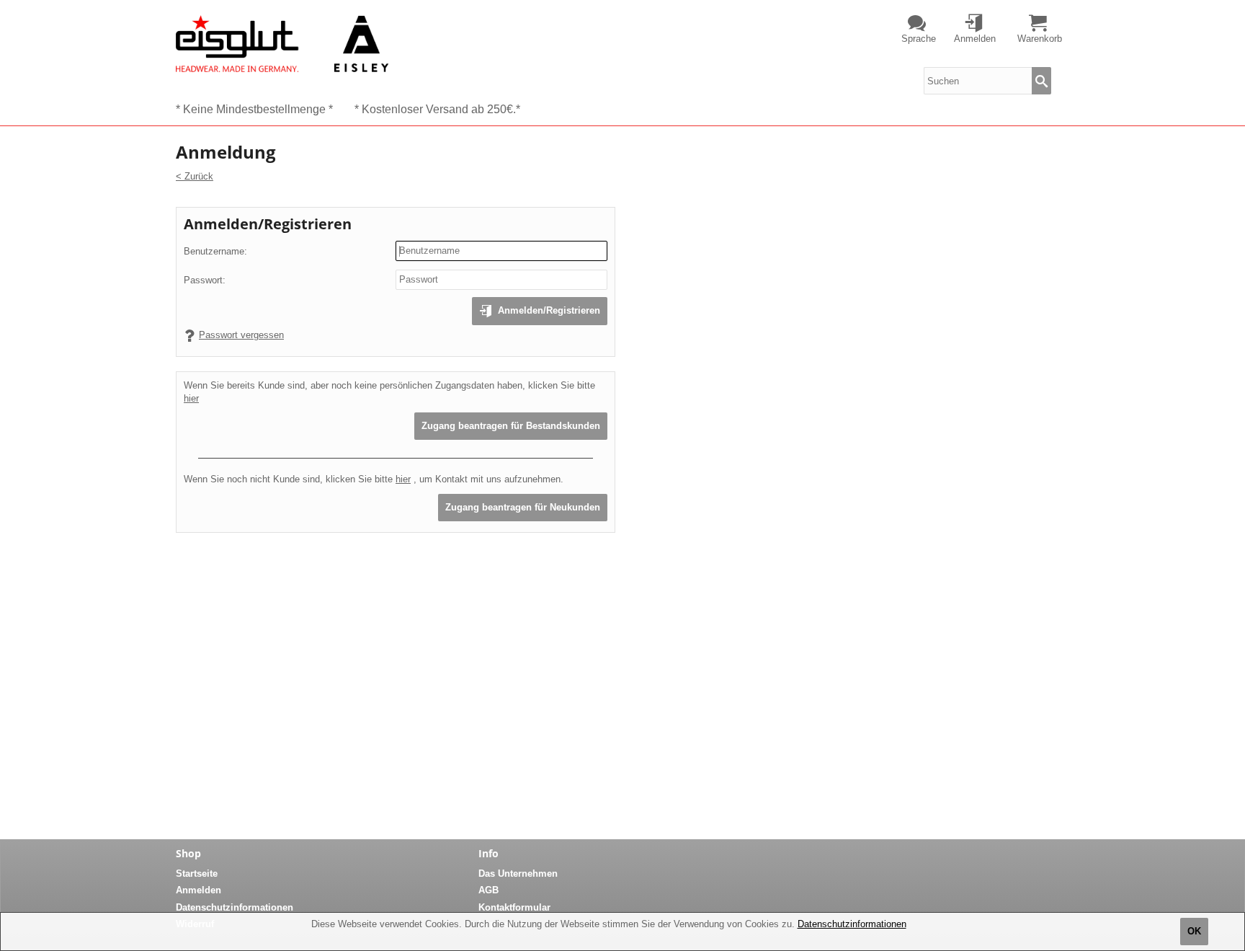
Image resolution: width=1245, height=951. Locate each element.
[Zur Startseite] (282, 43)
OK (1194, 931)
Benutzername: (215, 251)
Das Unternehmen (518, 873)
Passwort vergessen (241, 334)
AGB (488, 890)
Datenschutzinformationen (852, 924)
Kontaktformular (514, 907)
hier (191, 398)
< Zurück (194, 176)
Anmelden (198, 890)
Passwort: (205, 280)
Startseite (197, 873)
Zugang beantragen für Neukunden (522, 507)
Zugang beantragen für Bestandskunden (510, 425)
